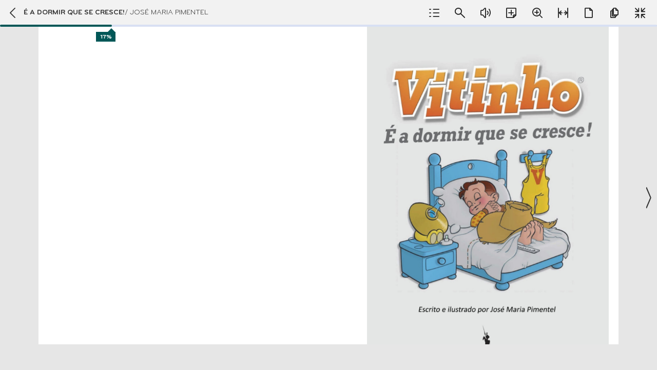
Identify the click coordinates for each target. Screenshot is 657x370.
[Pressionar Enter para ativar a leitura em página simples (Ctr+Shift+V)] (589, 13)
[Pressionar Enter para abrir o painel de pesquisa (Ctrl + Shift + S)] (460, 13)
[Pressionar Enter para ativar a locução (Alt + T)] (485, 13)
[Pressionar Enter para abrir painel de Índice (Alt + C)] (434, 13)
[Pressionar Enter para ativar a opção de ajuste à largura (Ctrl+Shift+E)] (563, 13)
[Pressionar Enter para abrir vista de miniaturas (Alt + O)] (614, 13)
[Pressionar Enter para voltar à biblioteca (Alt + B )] (12, 13)
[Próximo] (647, 198)
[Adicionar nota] (511, 13)
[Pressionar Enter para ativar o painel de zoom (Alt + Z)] (537, 13)
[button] (328, 185)
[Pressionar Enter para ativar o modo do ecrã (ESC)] (640, 13)
